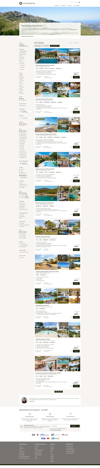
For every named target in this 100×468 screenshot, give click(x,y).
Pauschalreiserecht (38, 451)
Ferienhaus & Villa (24, 184)
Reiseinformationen (38, 454)
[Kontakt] (77, 2)
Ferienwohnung (23, 186)
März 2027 (22, 143)
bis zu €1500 (23, 233)
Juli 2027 (22, 149)
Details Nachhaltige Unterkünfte (27, 36)
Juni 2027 (22, 148)
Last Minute (23, 125)
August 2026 (23, 132)
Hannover (22, 62)
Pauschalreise (23, 105)
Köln (21, 60)
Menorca (22, 93)
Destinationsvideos (69, 446)
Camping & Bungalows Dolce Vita (45, 271)
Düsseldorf (22, 57)
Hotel (22, 182)
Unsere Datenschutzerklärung (55, 430)
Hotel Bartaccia (40, 305)
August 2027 (23, 151)
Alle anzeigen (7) (24, 177)
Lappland (52, 461)
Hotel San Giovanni (41, 236)
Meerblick (22, 223)
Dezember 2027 (24, 157)
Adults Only (23, 172)
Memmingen (23, 52)
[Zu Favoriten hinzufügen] (71, 77)
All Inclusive (23, 203)
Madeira (22, 90)
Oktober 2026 (23, 135)
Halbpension (23, 206)
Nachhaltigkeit (52, 34)
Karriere (20, 449)
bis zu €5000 (23, 236)
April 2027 (22, 145)
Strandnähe (23, 216)
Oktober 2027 (23, 154)
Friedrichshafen (23, 54)
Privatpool (22, 226)
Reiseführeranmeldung (70, 451)
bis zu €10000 (23, 238)
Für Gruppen (21, 453)
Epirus (22, 79)
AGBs (36, 448)
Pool (21, 217)
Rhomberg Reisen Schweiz (24, 458)
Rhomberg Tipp (58, 68)
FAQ (36, 456)
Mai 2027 (22, 146)
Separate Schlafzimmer (25, 224)
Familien (22, 169)
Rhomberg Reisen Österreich (24, 456)
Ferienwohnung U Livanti (42, 203)
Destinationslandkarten (70, 449)
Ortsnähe (22, 214)
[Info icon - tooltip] (27, 175)
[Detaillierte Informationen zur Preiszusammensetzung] (78, 72)
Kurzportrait (21, 448)
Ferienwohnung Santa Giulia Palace (45, 373)
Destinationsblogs (69, 448)
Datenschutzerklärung (39, 449)
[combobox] (64, 2)
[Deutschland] (79, 2)
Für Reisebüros (22, 451)
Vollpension (23, 204)
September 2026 (24, 134)
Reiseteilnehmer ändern (23, 46)
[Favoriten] (74, 2)
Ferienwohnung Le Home (42, 65)
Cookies (36, 458)
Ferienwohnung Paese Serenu (44, 134)
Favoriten (22, 257)
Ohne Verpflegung (24, 209)
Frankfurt (22, 58)
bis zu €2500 (23, 235)
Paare (22, 170)
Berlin (22, 55)
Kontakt (20, 446)
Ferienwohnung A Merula (42, 169)
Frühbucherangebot (24, 245)
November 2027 (24, 155)
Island (52, 459)
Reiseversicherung (38, 453)
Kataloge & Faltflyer (69, 453)
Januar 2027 (23, 140)
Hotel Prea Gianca (40, 339)
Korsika (22, 75)
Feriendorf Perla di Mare (42, 99)
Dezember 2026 (24, 138)
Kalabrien (22, 86)
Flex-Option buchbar (24, 252)
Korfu (22, 82)
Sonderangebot (23, 246)
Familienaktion (23, 243)
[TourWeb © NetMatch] (79, 466)
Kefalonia (22, 80)
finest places (52, 342)
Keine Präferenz (24, 123)
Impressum (37, 446)
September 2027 (24, 152)
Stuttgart (22, 63)
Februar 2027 (23, 141)
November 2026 (24, 137)
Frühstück (22, 207)
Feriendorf (22, 187)
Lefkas (22, 83)
